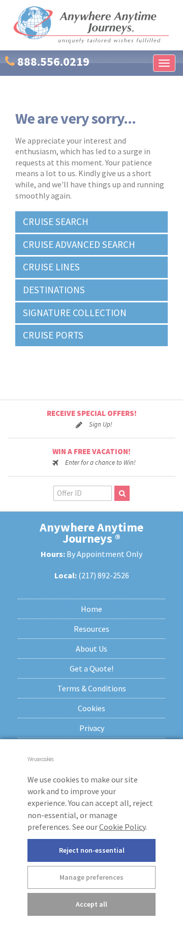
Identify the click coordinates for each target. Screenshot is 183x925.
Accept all (91, 904)
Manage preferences (91, 877)
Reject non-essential (92, 850)
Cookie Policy (122, 827)
